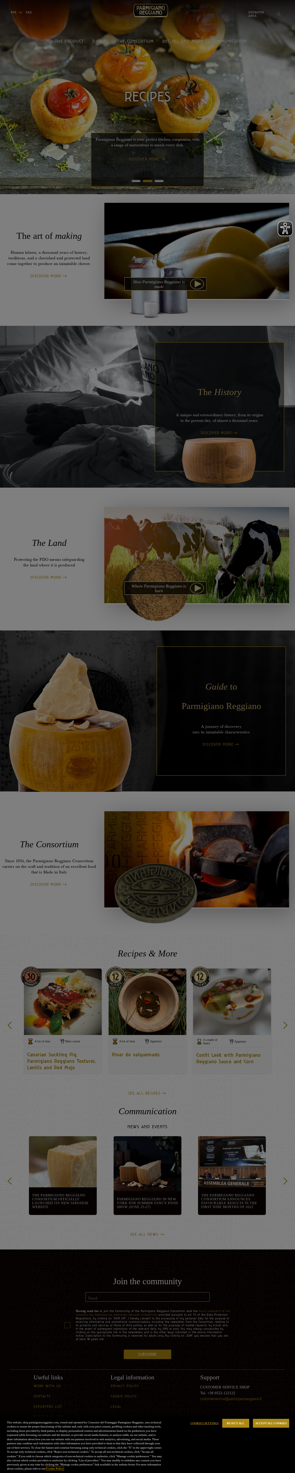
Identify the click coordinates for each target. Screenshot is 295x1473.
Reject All (235, 1423)
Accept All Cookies (271, 1423)
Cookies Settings (204, 1423)
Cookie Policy (54, 1468)
